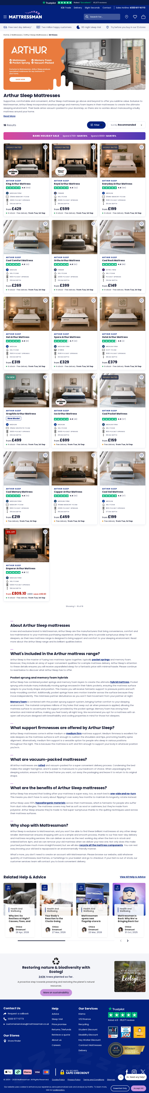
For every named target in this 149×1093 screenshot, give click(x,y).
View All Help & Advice (133, 876)
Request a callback (18, 1013)
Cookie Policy (58, 1079)
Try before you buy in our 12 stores (128, 27)
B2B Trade (66, 7)
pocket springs (101, 659)
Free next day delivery (20, 27)
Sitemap (111, 1079)
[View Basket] (143, 16)
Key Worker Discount (90, 1039)
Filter (98, 124)
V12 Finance (85, 1019)
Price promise (59, 1024)
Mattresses (16, 34)
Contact (107, 7)
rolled (41, 765)
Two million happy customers (56, 27)
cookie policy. (59, 1090)
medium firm (73, 733)
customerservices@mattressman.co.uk (27, 1023)
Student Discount (88, 1029)
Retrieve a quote (61, 1034)
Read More (9, 116)
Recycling (84, 1024)
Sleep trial (57, 1019)
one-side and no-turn (123, 793)
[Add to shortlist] (45, 147)
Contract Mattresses (90, 1045)
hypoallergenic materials (50, 802)
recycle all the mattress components (101, 845)
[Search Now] (86, 17)
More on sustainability (56, 992)
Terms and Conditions (93, 1079)
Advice (55, 1013)
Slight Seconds (92, 7)
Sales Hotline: (130, 7)
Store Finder (14, 1040)
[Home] (25, 17)
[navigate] (127, 940)
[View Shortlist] (135, 16)
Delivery (78, 7)
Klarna (82, 1013)
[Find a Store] (127, 16)
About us (57, 1039)
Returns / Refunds (61, 1029)
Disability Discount (88, 1034)
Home (6, 34)
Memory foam (18, 701)
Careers (56, 1045)
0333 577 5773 (16, 1018)
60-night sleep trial (91, 27)
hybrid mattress (119, 682)
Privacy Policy (74, 1079)
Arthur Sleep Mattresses (35, 34)
